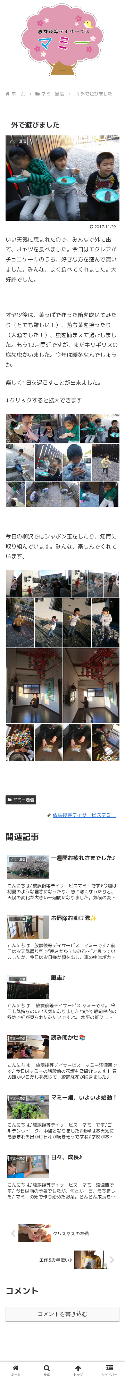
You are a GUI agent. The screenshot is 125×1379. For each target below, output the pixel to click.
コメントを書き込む (63, 1314)
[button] (112, 1060)
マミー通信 (23, 800)
